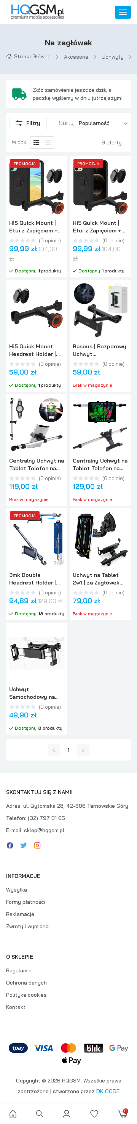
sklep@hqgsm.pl (44, 830)
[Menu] (123, 12)
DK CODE (107, 1091)
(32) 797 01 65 (46, 818)
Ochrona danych (26, 982)
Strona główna (32, 56)
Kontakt (15, 1007)
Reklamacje (20, 914)
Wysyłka (16, 889)
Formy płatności (25, 901)
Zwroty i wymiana (27, 926)
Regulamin (19, 970)
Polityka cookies (26, 994)
